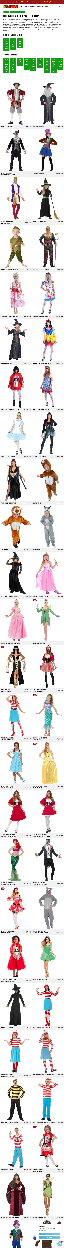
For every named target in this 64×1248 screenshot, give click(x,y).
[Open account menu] (55, 6)
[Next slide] (59, 65)
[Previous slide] (2, 103)
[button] (60, 77)
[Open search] (52, 6)
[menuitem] (46, 6)
